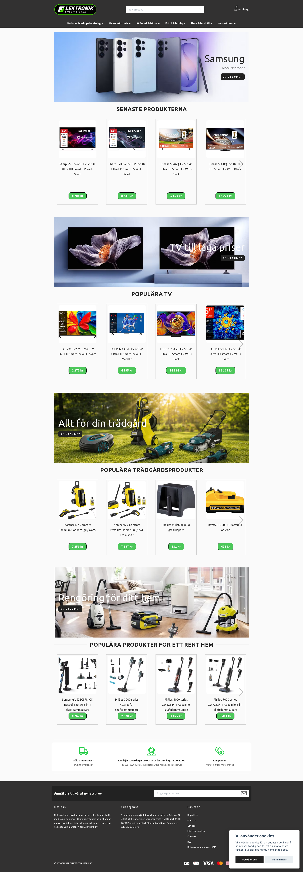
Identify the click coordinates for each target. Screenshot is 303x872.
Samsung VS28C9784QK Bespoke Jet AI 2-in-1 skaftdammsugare (77, 704)
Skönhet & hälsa (146, 23)
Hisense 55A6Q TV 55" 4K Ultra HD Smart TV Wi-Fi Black (176, 169)
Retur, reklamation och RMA (201, 847)
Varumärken (225, 23)
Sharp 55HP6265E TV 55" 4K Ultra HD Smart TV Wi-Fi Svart (127, 169)
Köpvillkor (192, 815)
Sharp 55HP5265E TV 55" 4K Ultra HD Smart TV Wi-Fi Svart (77, 169)
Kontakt (191, 820)
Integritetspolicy (196, 831)
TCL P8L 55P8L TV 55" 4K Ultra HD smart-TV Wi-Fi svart (225, 354)
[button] (241, 164)
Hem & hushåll (200, 23)
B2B (189, 841)
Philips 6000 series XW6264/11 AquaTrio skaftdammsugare (176, 704)
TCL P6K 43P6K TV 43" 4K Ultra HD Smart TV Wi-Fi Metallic (126, 354)
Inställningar (279, 859)
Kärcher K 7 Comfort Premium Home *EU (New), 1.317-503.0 (127, 530)
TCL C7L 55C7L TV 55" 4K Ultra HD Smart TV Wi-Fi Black (176, 354)
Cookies (191, 836)
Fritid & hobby (174, 23)
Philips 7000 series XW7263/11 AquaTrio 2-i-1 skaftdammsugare (225, 704)
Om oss (191, 825)
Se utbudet (233, 76)
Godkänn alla (249, 859)
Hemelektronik (118, 23)
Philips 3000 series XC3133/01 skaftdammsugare (127, 704)
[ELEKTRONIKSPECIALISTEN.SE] (75, 9)
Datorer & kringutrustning (84, 23)
